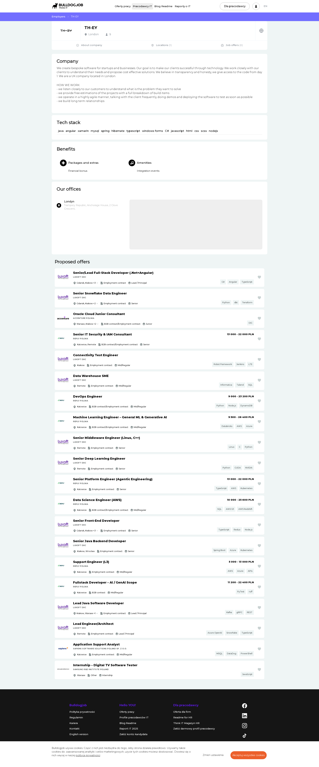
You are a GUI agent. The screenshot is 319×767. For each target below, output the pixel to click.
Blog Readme (163, 6)
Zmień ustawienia (213, 755)
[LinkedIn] (245, 716)
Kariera (73, 723)
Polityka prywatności (82, 711)
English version (78, 734)
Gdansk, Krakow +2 (86, 303)
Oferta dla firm (182, 711)
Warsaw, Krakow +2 (86, 324)
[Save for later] (259, 277)
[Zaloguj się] (256, 6)
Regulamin (76, 717)
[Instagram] (245, 725)
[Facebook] (245, 706)
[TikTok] (245, 735)
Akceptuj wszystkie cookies (248, 755)
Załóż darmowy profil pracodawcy (194, 728)
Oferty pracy (123, 6)
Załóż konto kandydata (133, 734)
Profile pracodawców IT (134, 717)
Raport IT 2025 (128, 728)
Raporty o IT (183, 6)
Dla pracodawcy (235, 6)
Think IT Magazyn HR (186, 723)
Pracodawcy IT (142, 6)
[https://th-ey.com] (261, 31)
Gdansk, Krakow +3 (86, 283)
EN (265, 6)
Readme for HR (182, 717)
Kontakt (74, 728)
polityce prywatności (88, 755)
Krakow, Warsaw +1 (86, 613)
